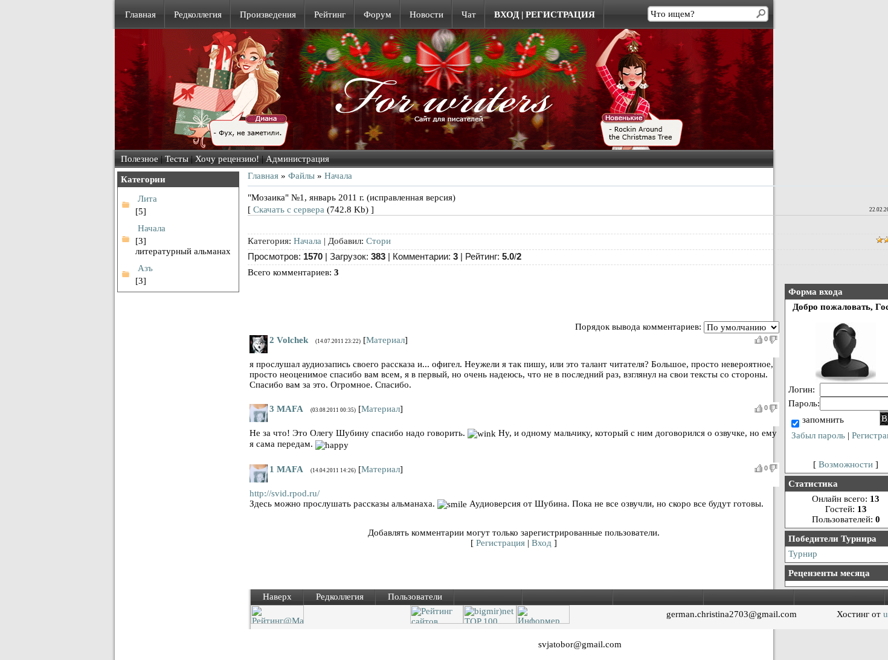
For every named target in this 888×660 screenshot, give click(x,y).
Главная (140, 14)
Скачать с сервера (288, 209)
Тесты (176, 159)
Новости (426, 14)
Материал (385, 340)
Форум (377, 14)
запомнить (823, 420)
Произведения (268, 14)
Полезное (139, 159)
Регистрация (500, 543)
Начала (152, 228)
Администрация (297, 159)
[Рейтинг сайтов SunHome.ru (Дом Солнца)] (436, 621)
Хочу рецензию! (227, 159)
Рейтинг (330, 14)
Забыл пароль (818, 435)
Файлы (301, 176)
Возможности (846, 464)
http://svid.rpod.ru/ (284, 493)
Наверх (277, 596)
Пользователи (415, 596)
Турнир (802, 554)
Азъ (145, 268)
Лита (147, 198)
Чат (469, 14)
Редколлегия (198, 14)
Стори (378, 241)
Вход (542, 543)
